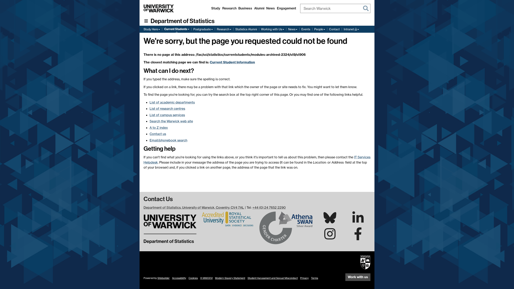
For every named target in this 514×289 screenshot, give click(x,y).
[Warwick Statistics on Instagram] (330, 237)
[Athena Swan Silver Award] (285, 227)
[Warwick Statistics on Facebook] (358, 237)
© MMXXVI (206, 278)
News (270, 8)
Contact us (158, 134)
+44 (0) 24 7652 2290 (269, 208)
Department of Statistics (183, 21)
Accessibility (179, 278)
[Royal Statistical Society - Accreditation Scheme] (228, 219)
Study (215, 8)
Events (305, 29)
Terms (314, 278)
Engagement (286, 8)
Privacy (304, 278)
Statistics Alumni (246, 29)
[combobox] (335, 8)
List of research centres (167, 109)
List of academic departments (172, 102)
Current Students (175, 29)
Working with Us (271, 29)
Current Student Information (232, 62)
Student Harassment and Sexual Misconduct (273, 278)
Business (245, 8)
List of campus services (167, 115)
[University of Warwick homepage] (159, 8)
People (318, 29)
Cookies (193, 278)
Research (229, 8)
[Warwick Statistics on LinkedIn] (358, 221)
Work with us (358, 277)
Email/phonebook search (168, 140)
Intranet (351, 29)
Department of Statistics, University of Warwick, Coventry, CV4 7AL (194, 208)
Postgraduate (202, 29)
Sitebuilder (163, 278)
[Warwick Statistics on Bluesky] (330, 221)
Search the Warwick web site (171, 121)
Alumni (259, 8)
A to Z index (159, 128)
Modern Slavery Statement (230, 278)
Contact (334, 29)
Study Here (151, 29)
